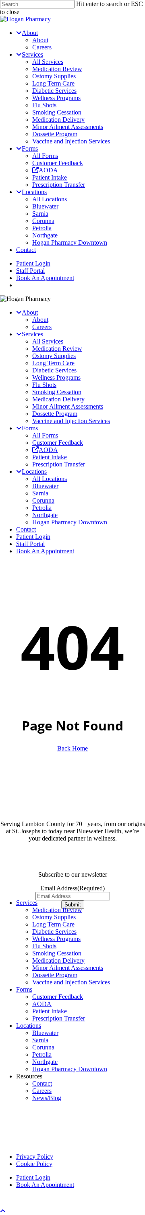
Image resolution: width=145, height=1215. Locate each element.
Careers (42, 326)
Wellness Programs (56, 377)
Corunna (43, 500)
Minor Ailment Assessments (67, 406)
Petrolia (42, 507)
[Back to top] (3, 1211)
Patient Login (33, 536)
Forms (24, 989)
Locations (28, 1025)
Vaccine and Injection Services (71, 420)
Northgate (45, 514)
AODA (42, 1003)
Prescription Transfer (58, 464)
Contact (26, 529)
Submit (72, 905)
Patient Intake (49, 457)
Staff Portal (30, 543)
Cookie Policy (34, 1163)
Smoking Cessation (56, 392)
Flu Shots (44, 384)
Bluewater (45, 486)
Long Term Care (53, 363)
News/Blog (46, 1097)
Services (26, 902)
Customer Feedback (57, 442)
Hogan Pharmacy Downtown (69, 522)
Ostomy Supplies (54, 355)
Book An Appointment (45, 551)
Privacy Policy (34, 1156)
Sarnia (40, 493)
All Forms (45, 435)
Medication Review (57, 348)
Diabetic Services (54, 370)
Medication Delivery (58, 399)
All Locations (49, 478)
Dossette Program (54, 413)
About (40, 319)
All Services (47, 341)
